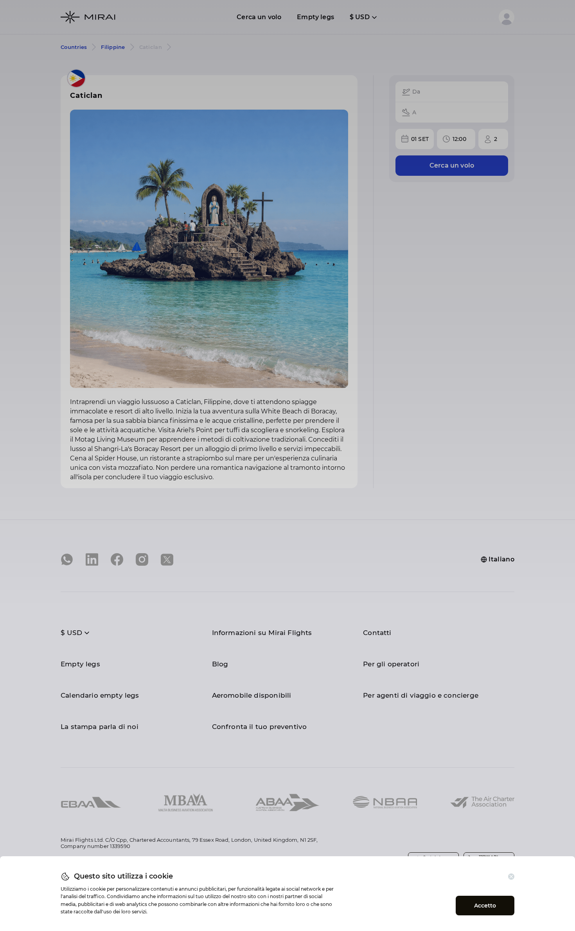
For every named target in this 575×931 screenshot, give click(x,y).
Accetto (485, 905)
